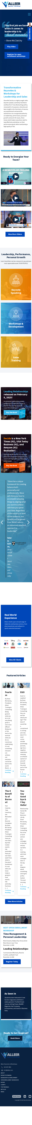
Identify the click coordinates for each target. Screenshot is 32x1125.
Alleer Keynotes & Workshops (11, 4)
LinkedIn (24, 1096)
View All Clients (15, 660)
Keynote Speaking (6, 1075)
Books (3, 1082)
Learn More (16, 284)
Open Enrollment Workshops (10, 1080)
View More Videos (15, 234)
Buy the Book (11, 465)
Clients (3, 1085)
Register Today (12, 961)
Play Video (11, 46)
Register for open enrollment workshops (16, 55)
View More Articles (15, 901)
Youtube (30, 1096)
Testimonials (5, 1087)
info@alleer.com (8, 1070)
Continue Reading (8, 771)
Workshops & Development (9, 1078)
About (3, 1073)
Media (2, 1092)
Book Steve (15, 1038)
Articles (3, 1089)
